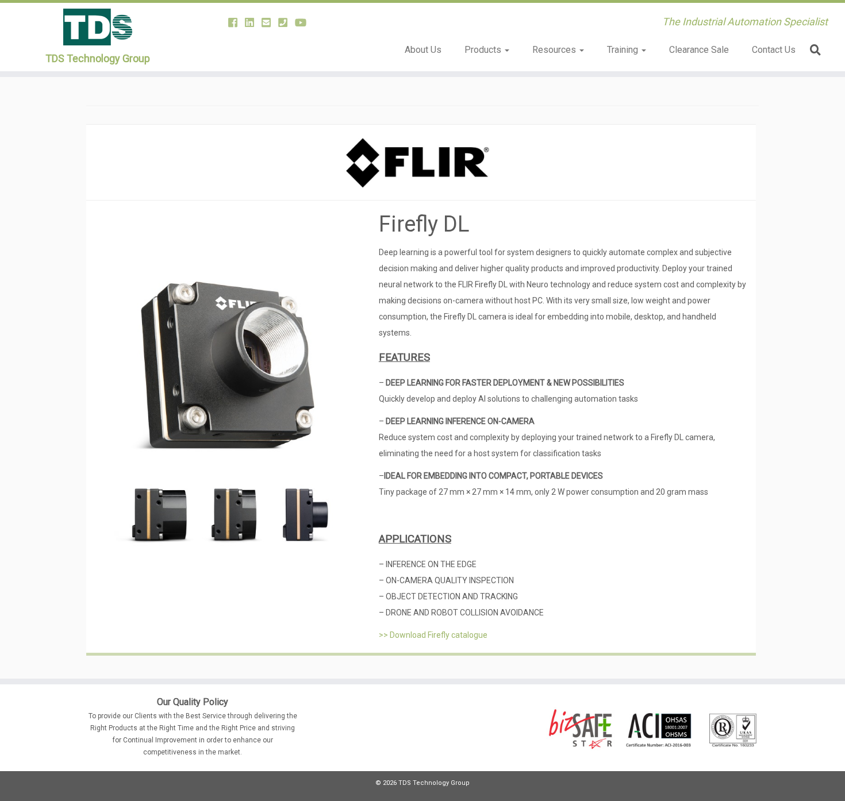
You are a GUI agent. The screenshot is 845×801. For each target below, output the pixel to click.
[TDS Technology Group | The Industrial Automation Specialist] (97, 27)
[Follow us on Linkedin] (253, 23)
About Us (423, 49)
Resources (555, 49)
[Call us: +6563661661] (286, 23)
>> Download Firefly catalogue (433, 635)
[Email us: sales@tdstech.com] (270, 23)
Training (623, 49)
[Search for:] (817, 49)
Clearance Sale (699, 49)
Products (484, 49)
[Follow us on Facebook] (236, 23)
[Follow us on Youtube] (304, 23)
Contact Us (774, 49)
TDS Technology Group (97, 58)
